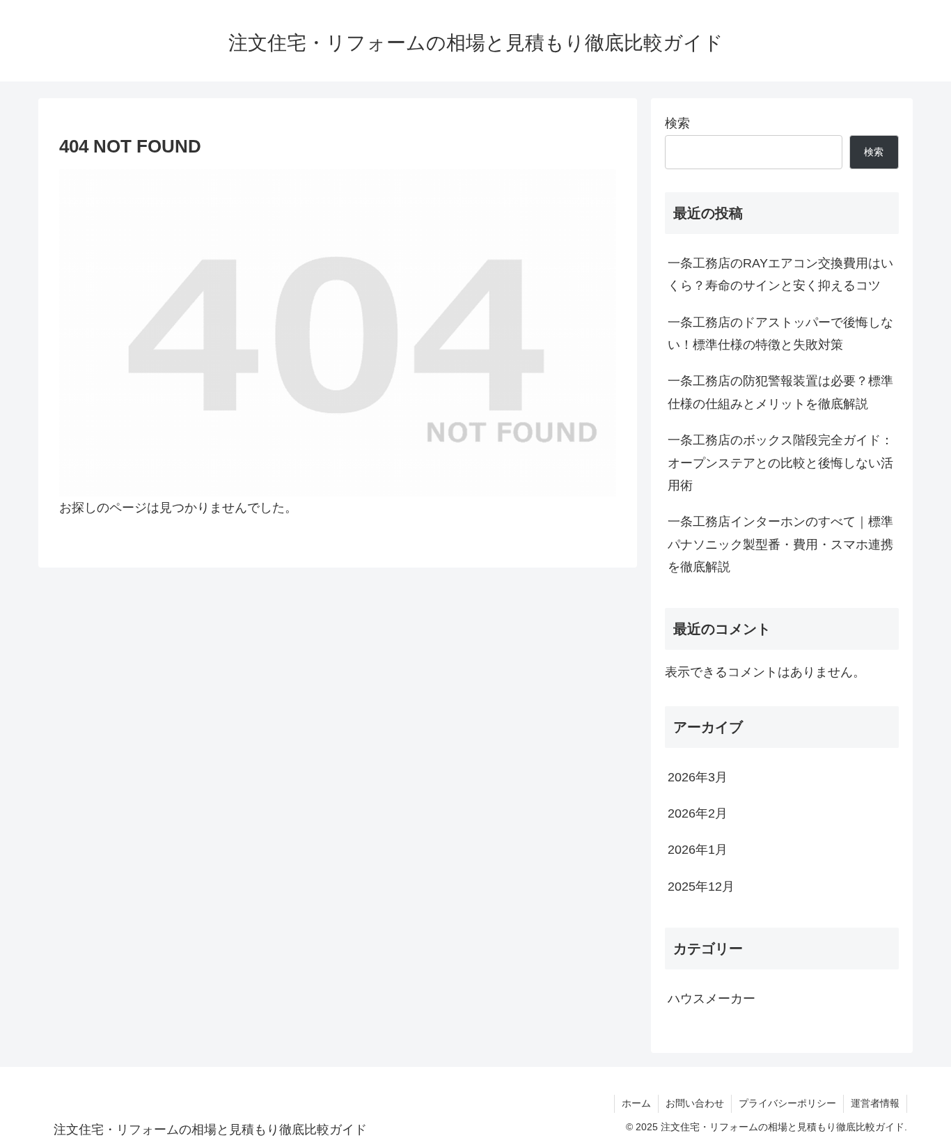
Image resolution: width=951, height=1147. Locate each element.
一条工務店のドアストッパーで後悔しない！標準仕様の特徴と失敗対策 (780, 333)
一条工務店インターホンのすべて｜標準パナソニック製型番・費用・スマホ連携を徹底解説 (780, 544)
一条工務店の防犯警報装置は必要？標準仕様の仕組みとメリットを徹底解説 (780, 392)
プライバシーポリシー (787, 1103)
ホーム (636, 1103)
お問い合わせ (695, 1103)
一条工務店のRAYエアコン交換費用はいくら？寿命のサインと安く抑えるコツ (780, 274)
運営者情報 (875, 1103)
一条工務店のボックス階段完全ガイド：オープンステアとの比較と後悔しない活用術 (780, 462)
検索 (677, 123)
